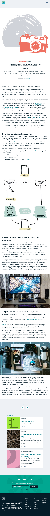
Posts (26, 500)
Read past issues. (25, 489)
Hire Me (36, 508)
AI (21, 451)
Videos (26, 502)
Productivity (25, 451)
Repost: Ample (22, 61)
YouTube (36, 502)
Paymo (16, 142)
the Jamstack (38, 103)
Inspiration (28, 61)
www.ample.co (29, 78)
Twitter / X (36, 500)
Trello (28, 159)
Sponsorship (28, 508)
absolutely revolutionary (11, 107)
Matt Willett (18, 503)
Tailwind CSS (13, 505)
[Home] (3, 2)
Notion (35, 151)
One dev (4, 324)
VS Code (33, 117)
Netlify (28, 117)
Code (43, 506)
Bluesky (36, 504)
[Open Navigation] (47, 2)
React (38, 117)
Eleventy (9, 505)
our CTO (13, 127)
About (26, 504)
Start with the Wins (27, 421)
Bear (29, 151)
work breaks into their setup (33, 319)
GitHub (19, 508)
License (44, 500)
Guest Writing (28, 506)
